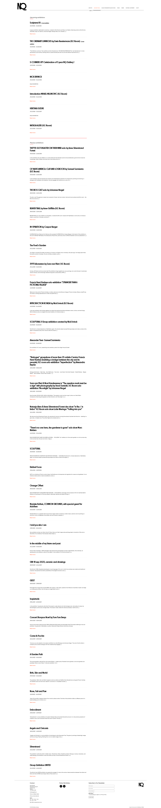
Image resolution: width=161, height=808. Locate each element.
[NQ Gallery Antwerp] (22, 6)
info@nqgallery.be (33, 792)
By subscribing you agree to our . (98, 794)
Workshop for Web (141, 807)
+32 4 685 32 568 (33, 790)
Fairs (118, 7)
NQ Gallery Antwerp (35, 807)
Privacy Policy (103, 794)
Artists (90, 7)
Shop (137, 7)
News (123, 7)
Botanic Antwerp (130, 7)
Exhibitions (97, 7)
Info (90, 10)
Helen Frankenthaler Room (108, 7)
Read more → (33, 33)
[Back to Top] (157, 803)
